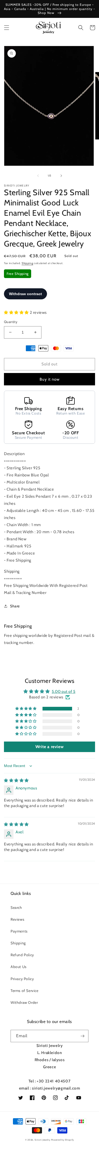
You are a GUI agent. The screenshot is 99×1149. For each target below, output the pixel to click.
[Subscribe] (82, 1036)
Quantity (10, 322)
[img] (16, 780)
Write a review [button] (49, 746)
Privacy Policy (22, 978)
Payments (19, 931)
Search (16, 907)
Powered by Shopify (62, 1139)
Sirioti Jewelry (42, 1139)
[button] (6, 27)
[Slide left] (38, 176)
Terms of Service (25, 990)
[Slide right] (61, 176)
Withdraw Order (24, 1002)
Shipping (27, 263)
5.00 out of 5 (64, 691)
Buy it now (50, 379)
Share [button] (15, 606)
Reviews (17, 919)
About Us (19, 966)
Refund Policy (22, 955)
